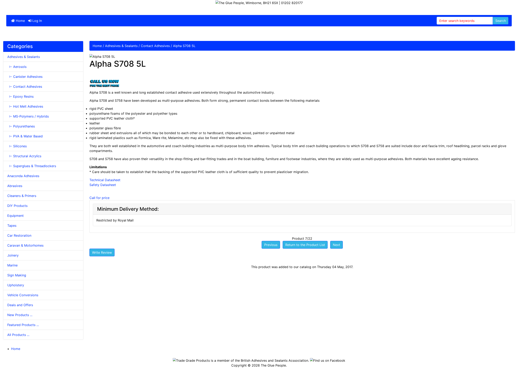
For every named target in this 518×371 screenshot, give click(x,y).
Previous (270, 245)
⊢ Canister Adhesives (24, 77)
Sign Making (16, 275)
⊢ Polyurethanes (21, 126)
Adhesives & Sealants (121, 46)
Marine (12, 265)
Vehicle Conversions (22, 295)
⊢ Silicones (17, 146)
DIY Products (17, 206)
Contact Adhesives (155, 46)
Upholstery (15, 285)
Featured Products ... (23, 325)
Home (20, 21)
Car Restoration (19, 235)
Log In (36, 21)
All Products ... (18, 335)
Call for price (99, 198)
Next (336, 245)
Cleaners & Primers (21, 196)
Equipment (15, 216)
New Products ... (19, 315)
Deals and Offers (20, 305)
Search (500, 21)
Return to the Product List (305, 245)
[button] (505, 359)
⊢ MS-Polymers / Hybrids (28, 116)
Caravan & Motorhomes (25, 245)
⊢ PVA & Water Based (25, 136)
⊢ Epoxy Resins (20, 96)
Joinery (13, 255)
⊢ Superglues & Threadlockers (31, 166)
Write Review (102, 252)
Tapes (11, 225)
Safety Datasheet (102, 185)
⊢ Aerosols (17, 67)
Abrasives (14, 186)
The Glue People (273, 365)
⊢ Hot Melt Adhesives (25, 106)
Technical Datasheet (104, 180)
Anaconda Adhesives (23, 176)
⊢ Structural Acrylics (24, 156)
